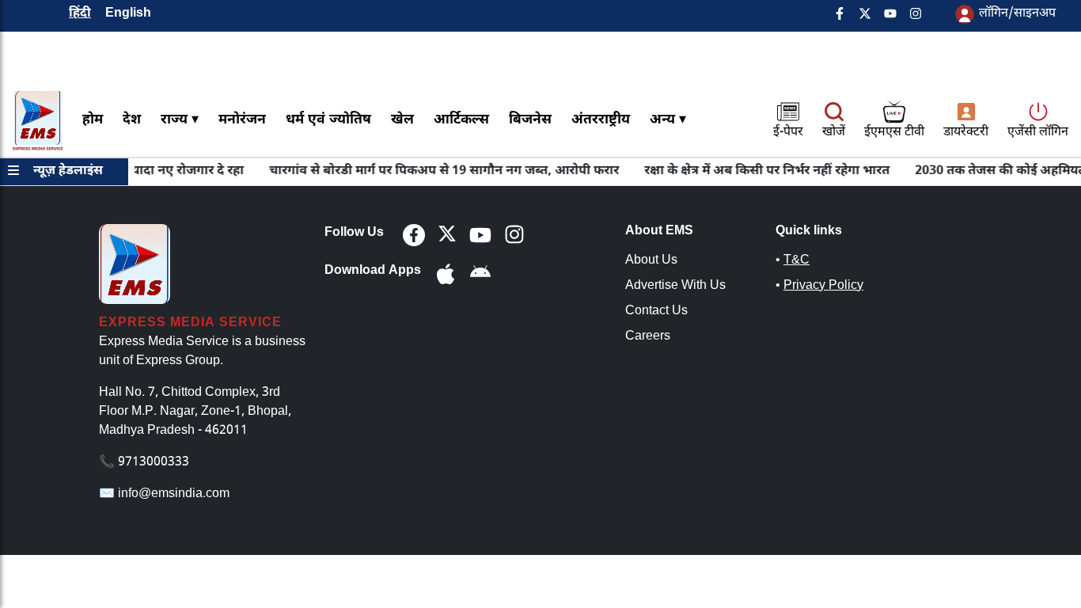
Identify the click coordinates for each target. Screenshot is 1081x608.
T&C (796, 261)
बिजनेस (530, 120)
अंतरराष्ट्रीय (600, 120)
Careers (647, 337)
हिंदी (80, 14)
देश (132, 120)
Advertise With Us (675, 286)
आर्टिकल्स (461, 120)
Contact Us (656, 311)
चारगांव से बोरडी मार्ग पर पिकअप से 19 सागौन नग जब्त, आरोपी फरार (436, 171)
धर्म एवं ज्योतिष (328, 120)
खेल (402, 120)
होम (92, 120)
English (128, 14)
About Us (651, 261)
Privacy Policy (823, 286)
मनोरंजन (242, 120)
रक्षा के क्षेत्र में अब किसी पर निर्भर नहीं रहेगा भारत (759, 171)
